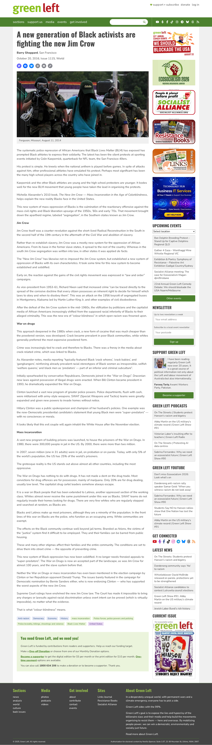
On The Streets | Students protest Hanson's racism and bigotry (173, 414)
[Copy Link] (50, 66)
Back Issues (19, 712)
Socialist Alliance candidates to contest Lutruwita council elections (173, 579)
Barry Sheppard (27, 53)
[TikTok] (168, 541)
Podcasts (46, 700)
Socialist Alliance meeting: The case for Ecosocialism (171, 273)
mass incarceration (81, 618)
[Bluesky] (31, 66)
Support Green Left (169, 352)
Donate (185, 5)
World (60, 58)
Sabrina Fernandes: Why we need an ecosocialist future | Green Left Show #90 (173, 455)
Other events (174, 298)
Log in (195, 5)
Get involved (78, 22)
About (72, 697)
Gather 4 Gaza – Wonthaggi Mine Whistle (172, 252)
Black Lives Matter (76, 623)
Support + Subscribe (166, 5)
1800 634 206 (48, 665)
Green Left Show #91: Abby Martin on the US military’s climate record (173, 590)
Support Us (35, 22)
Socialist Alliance (107, 704)
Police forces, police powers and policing (113, 618)
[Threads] (188, 541)
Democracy (38, 618)
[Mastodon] (19, 66)
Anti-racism (23, 618)
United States (95, 623)
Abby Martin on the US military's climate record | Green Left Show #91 (172, 425)
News (16, 697)
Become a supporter (32, 656)
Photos (45, 697)
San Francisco (47, 53)
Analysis (17, 700)
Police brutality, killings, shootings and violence (40, 623)
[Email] (44, 66)
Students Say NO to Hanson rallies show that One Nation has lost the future (173, 511)
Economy (52, 618)
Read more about (142, 734)
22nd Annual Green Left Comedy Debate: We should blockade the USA (172, 287)
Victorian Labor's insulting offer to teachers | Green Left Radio (173, 435)
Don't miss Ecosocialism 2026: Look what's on (171, 476)
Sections (18, 22)
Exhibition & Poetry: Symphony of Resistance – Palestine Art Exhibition (173, 263)
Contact (73, 704)
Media (50, 22)
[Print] (37, 66)
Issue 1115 (48, 58)
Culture (17, 708)
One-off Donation (39, 651)
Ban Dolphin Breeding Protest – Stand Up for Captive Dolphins (172, 239)
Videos (44, 704)
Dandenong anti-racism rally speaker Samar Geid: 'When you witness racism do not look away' (172, 487)
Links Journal (105, 697)
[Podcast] (159, 541)
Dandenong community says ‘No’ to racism (172, 558)
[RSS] (193, 541)
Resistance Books (107, 700)
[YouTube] (155, 541)
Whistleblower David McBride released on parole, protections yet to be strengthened (173, 569)
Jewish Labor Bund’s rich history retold (172, 601)
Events (62, 22)
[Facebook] (25, 66)
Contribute (75, 700)
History (64, 618)
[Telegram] (178, 541)
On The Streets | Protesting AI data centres (171, 444)
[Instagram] (173, 541)
